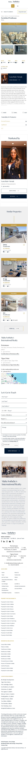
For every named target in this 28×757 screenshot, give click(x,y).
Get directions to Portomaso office (10, 354)
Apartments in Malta (5, 656)
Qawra (5, 244)
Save (25, 112)
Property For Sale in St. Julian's (8, 623)
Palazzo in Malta (5, 646)
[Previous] (3, 235)
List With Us (13, 538)
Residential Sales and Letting (8, 743)
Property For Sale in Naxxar (7, 609)
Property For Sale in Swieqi (7, 606)
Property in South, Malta (6, 632)
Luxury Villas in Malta (6, 644)
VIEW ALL (12, 328)
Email (15, 112)
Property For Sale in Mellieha (7, 625)
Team (3, 575)
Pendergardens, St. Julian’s (7, 696)
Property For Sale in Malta (7, 670)
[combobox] (4, 410)
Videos (16, 577)
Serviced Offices (18, 588)
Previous (3, 34)
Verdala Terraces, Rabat (7, 698)
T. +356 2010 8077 (5, 186)
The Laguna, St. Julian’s (6, 691)
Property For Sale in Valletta (7, 604)
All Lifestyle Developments (7, 679)
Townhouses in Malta (6, 649)
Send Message (13, 80)
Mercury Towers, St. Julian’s (7, 694)
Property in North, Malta (6, 635)
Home (3, 572)
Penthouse (6, 246)
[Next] (25, 235)
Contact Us (17, 592)
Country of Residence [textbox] (6, 415)
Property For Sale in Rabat (7, 616)
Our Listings (12, 741)
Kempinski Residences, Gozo (8, 708)
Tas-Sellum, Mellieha (6, 701)
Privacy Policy (19, 743)
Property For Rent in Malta (7, 668)
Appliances (14, 124)
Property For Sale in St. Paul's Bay (8, 621)
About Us (17, 572)
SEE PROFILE (12, 196)
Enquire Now (22, 12)
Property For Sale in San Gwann (8, 613)
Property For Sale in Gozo (7, 628)
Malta (2, 16)
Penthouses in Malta (5, 651)
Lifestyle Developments (20, 586)
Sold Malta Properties (6, 592)
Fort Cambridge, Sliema (6, 684)
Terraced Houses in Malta (7, 661)
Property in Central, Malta (7, 630)
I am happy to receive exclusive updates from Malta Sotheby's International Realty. (14, 435)
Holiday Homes (5, 586)
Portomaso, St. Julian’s (6, 689)
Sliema (6, 16)
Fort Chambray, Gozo (6, 706)
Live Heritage (5, 583)
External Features (14, 121)
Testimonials (17, 575)
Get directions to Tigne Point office (10, 365)
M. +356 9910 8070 (6, 371)
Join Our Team (5, 577)
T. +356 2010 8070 (5, 363)
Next (25, 34)
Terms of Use (4, 745)
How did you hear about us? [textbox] (8, 423)
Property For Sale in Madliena (7, 618)
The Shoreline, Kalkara (6, 703)
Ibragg (5, 279)
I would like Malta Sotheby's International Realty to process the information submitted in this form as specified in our (14, 440)
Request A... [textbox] (4, 419)
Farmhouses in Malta (6, 658)
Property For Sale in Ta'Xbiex (7, 611)
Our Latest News (5, 538)
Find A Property (4, 741)
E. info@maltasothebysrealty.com (10, 369)
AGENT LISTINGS (12, 190)
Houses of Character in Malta (7, 663)
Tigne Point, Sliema (5, 682)
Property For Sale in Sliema (7, 602)
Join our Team (20, 538)
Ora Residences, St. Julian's (7, 687)
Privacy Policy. (13, 441)
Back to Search (8, 11)
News (16, 579)
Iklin (4, 313)
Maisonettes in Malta (6, 654)
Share (4, 112)
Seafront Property (5, 665)
